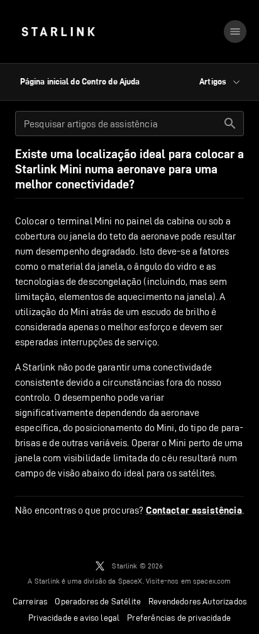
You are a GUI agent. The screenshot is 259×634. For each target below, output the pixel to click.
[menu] (235, 31)
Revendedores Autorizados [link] (197, 601)
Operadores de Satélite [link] (98, 601)
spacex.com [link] (212, 581)
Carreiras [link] (30, 601)
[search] (230, 123)
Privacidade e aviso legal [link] (73, 618)
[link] (58, 31)
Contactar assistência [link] (194, 510)
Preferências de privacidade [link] (179, 618)
